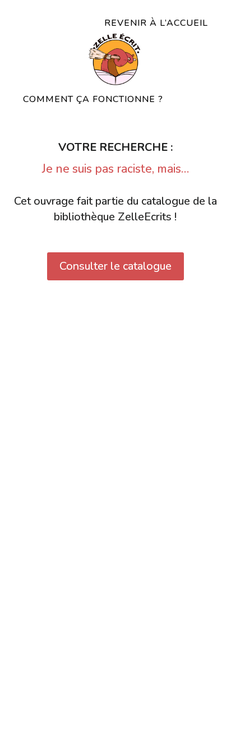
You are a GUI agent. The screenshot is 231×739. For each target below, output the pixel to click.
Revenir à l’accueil (156, 23)
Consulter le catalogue (115, 266)
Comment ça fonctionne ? (93, 99)
